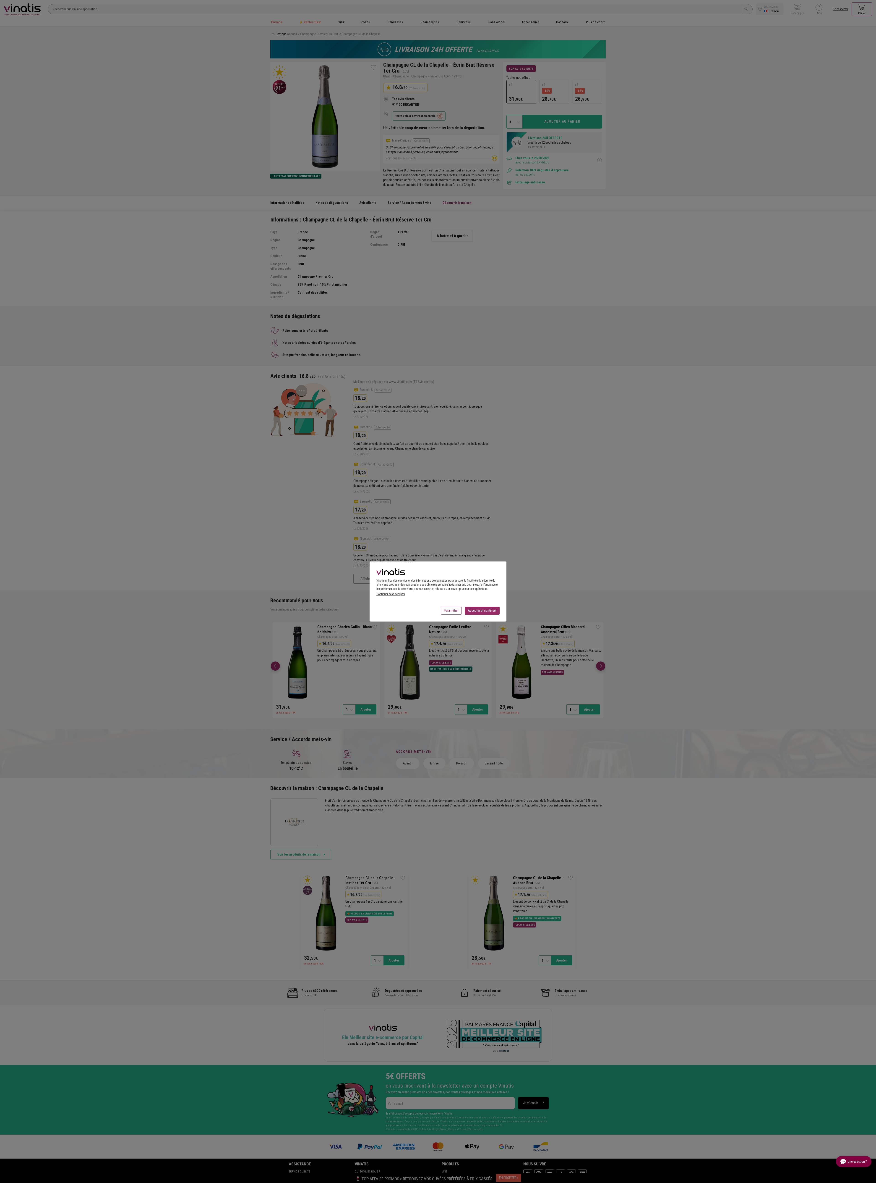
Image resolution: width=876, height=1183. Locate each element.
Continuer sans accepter (390, 594)
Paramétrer (451, 611)
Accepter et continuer (482, 611)
